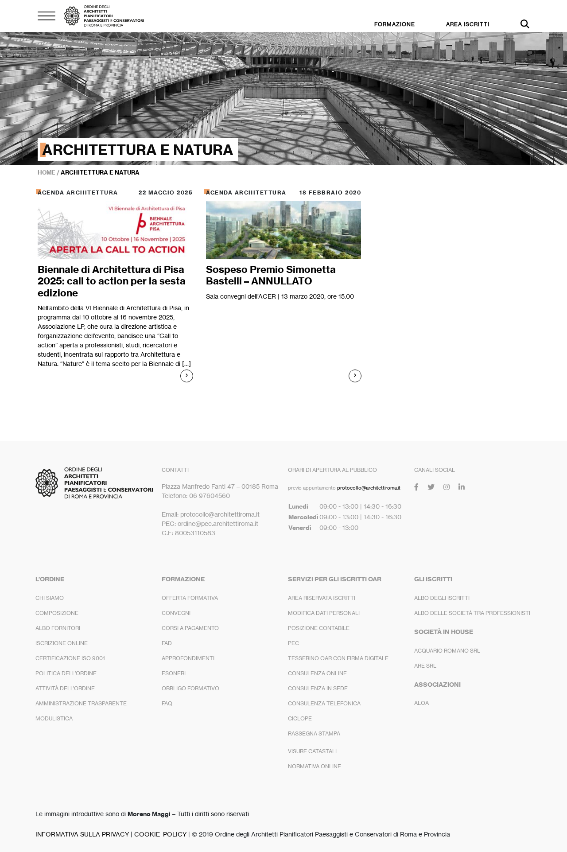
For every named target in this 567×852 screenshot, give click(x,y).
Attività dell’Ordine (65, 688)
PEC (293, 643)
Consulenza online (317, 673)
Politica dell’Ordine (66, 673)
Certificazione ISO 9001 (70, 658)
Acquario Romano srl (447, 650)
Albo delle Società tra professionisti (472, 613)
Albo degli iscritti (442, 598)
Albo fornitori (57, 628)
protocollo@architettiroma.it (368, 488)
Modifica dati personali (324, 613)
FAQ (167, 703)
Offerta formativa (190, 598)
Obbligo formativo (190, 688)
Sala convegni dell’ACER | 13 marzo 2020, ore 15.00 (280, 296)
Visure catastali (312, 751)
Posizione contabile (319, 628)
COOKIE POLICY (160, 834)
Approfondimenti (188, 658)
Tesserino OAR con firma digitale (338, 658)
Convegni (176, 613)
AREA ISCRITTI (467, 24)
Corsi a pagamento (190, 628)
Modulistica (54, 718)
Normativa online (314, 766)
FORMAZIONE (394, 24)
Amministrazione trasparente (81, 703)
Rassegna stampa (314, 733)
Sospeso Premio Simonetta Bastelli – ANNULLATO (271, 275)
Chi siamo (49, 598)
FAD (167, 643)
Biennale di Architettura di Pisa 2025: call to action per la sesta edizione (112, 281)
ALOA (421, 703)
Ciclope (300, 718)
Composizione (56, 613)
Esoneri (174, 673)
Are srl (425, 665)
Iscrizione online (61, 643)
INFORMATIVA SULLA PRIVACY (82, 834)
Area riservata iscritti (321, 598)
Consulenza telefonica (324, 703)
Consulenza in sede (318, 688)
